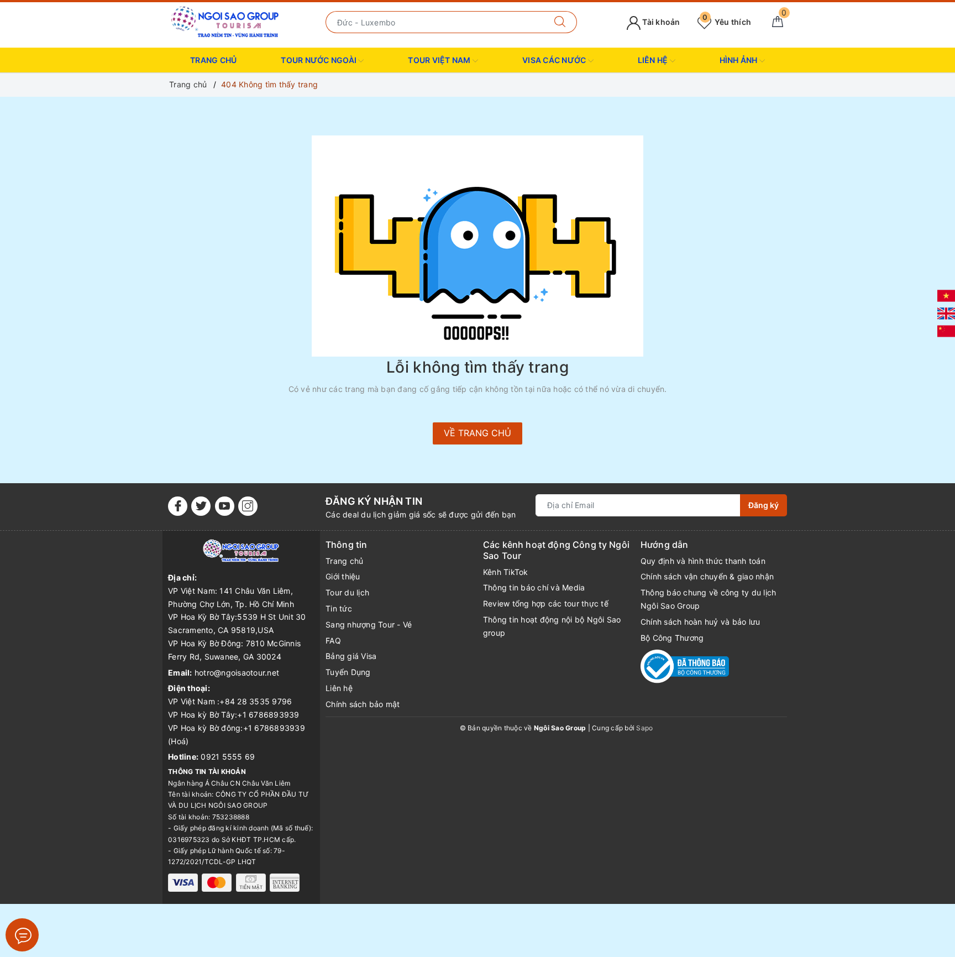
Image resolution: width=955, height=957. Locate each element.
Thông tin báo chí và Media (534, 587)
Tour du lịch (347, 592)
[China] (946, 330)
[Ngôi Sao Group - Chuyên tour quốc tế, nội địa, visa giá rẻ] (225, 21)
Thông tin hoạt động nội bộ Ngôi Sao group (552, 626)
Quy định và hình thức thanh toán (703, 561)
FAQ (333, 640)
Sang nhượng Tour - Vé (369, 624)
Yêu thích (726, 22)
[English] (946, 312)
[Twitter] (201, 506)
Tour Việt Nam (440, 60)
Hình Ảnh (739, 60)
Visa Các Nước (555, 60)
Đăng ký (763, 505)
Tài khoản (660, 22)
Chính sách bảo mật (363, 704)
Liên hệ (339, 688)
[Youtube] (224, 506)
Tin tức (339, 608)
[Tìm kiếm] (560, 22)
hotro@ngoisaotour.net (237, 672)
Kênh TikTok (505, 572)
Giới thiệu (343, 576)
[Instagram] (248, 506)
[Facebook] (177, 506)
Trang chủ (213, 60)
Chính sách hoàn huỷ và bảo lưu (700, 621)
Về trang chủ (477, 432)
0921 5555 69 (228, 756)
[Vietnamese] (946, 295)
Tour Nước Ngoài (319, 60)
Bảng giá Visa (351, 656)
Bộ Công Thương (672, 637)
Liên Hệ (654, 60)
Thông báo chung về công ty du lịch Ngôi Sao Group (708, 599)
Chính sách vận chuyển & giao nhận (707, 576)
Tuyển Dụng (348, 672)
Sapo (644, 728)
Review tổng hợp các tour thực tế (545, 603)
